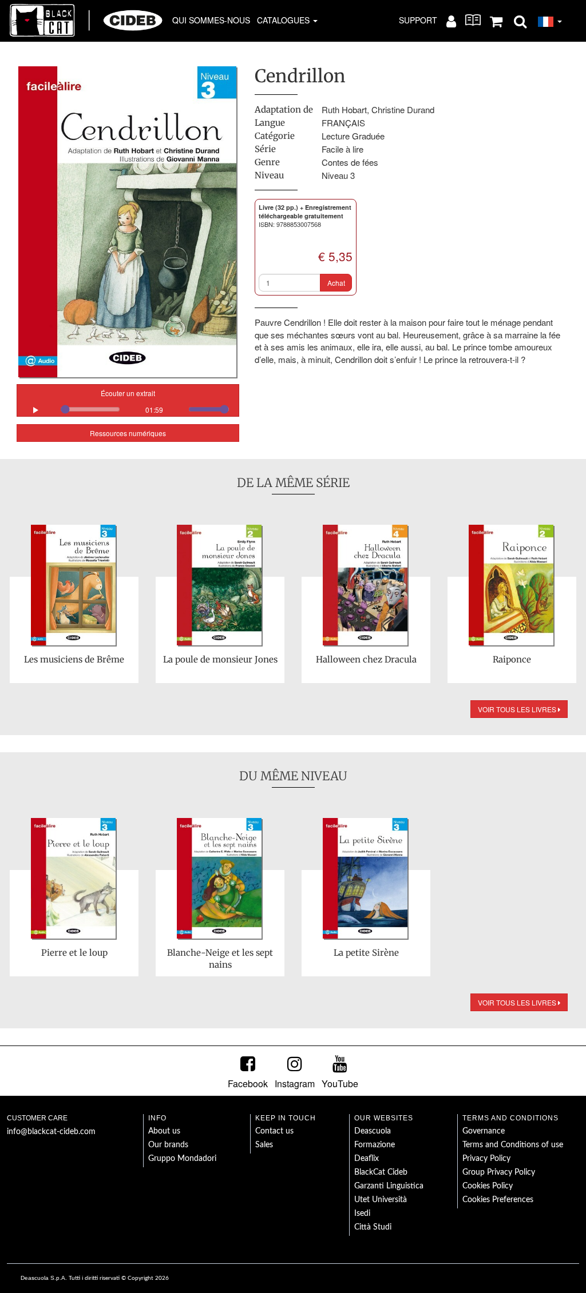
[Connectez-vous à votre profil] (451, 20)
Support (418, 20)
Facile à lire (342, 149)
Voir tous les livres (518, 709)
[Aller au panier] (496, 20)
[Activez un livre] (473, 20)
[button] (520, 20)
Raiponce (512, 659)
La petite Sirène (366, 952)
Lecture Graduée (353, 136)
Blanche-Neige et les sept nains (220, 958)
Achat (336, 283)
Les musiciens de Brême (74, 659)
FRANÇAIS (343, 123)
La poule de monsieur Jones (220, 659)
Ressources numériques (128, 433)
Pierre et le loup (74, 952)
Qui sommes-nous (211, 20)
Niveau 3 (338, 175)
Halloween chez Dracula (366, 659)
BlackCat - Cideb (86, 20)
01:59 (154, 409)
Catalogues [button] (284, 20)
